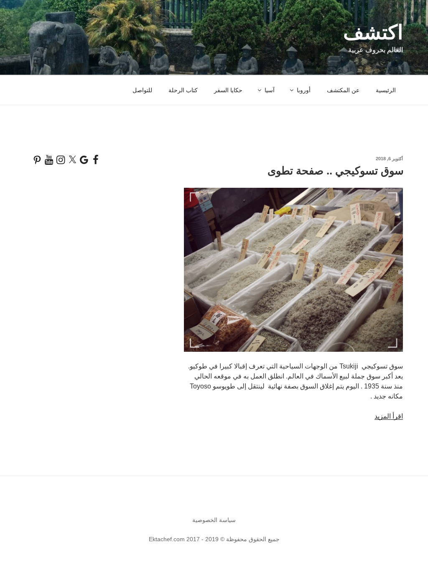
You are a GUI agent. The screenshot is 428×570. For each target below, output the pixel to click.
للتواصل (142, 90)
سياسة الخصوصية (214, 520)
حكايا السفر (228, 90)
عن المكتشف (343, 90)
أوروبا (304, 90)
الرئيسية (386, 90)
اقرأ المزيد (388, 416)
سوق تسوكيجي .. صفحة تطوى (336, 170)
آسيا (270, 90)
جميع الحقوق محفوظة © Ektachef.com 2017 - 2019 (214, 539)
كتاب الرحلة (183, 90)
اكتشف (373, 32)
